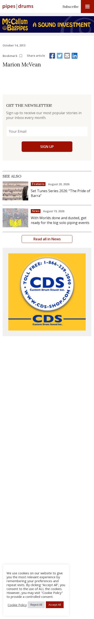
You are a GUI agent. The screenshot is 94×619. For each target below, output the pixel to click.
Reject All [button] (36, 605)
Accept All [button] (55, 605)
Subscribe (71, 6)
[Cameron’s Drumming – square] (47, 292)
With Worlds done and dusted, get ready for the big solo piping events (60, 220)
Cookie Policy (17, 605)
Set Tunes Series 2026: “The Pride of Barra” (60, 193)
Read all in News (47, 239)
